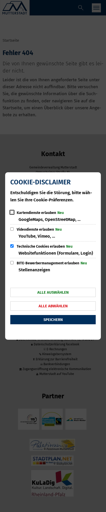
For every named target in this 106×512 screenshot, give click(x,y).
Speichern (53, 319)
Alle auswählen (53, 292)
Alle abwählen (53, 306)
